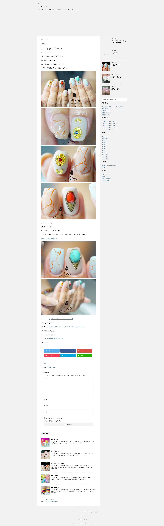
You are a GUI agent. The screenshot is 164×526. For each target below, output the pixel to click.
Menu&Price (52, 9)
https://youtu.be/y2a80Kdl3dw (49, 238)
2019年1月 (104, 152)
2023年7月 (104, 136)
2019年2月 (104, 150)
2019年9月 (104, 140)
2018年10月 (105, 159)
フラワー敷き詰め (116, 77)
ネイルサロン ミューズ (82, 519)
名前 (45, 399)
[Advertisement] (82, 23)
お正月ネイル (55, 487)
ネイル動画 (54, 475)
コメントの (106, 178)
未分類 (44, 363)
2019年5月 (104, 144)
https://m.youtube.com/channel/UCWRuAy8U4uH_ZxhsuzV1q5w (66, 326)
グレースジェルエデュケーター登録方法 (119, 42)
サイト (45, 412)
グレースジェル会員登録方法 (109, 165)
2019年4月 (104, 146)
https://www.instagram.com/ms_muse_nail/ (61, 319)
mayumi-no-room (51, 367)
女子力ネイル (55, 451)
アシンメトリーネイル (57, 463)
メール (46, 406)
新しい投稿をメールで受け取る (53, 421)
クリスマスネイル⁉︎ (51, 499)
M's (39, 3)
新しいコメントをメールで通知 (53, 418)
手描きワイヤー (116, 65)
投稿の (105, 176)
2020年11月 (105, 138)
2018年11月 (105, 157)
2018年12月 (105, 154)
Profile (60, 9)
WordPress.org (106, 180)
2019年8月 (104, 142)
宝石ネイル (54, 439)
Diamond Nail (42, 9)
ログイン (104, 174)
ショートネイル (106, 121)
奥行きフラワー (116, 89)
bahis (113, 121)
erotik (113, 127)
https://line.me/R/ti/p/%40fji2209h (54, 338)
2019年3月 (104, 148)
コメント (46, 378)
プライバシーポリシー (71, 9)
